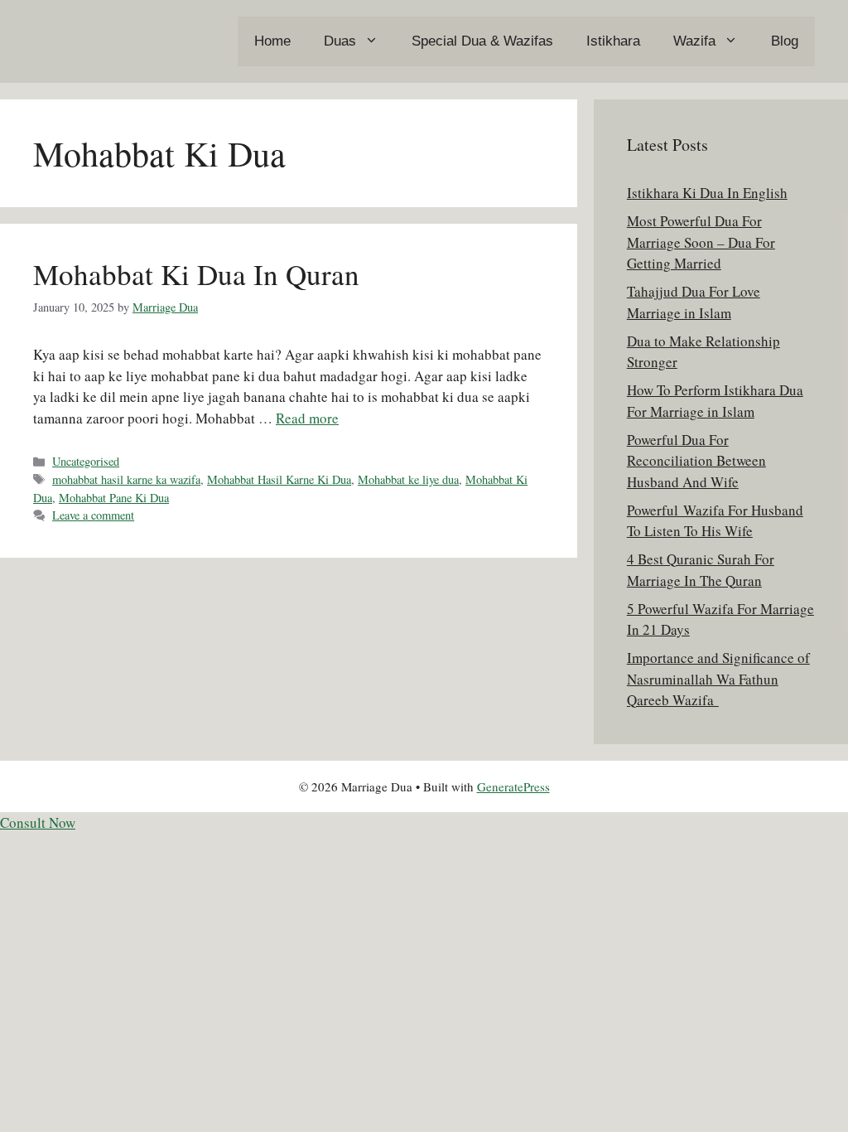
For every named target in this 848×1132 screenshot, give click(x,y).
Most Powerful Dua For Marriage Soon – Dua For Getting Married (701, 242)
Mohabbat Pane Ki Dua (114, 498)
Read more (307, 418)
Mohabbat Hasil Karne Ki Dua (279, 479)
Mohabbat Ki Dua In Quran (196, 273)
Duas (340, 41)
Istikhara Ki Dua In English (707, 192)
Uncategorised (85, 461)
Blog (784, 41)
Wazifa (694, 41)
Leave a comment (93, 515)
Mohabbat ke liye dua (408, 479)
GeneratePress (513, 786)
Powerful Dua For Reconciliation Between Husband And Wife (696, 460)
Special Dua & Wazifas (482, 41)
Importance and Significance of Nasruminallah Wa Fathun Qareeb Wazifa (718, 678)
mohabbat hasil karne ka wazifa (126, 479)
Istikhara (613, 41)
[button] (37, 822)
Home (272, 41)
